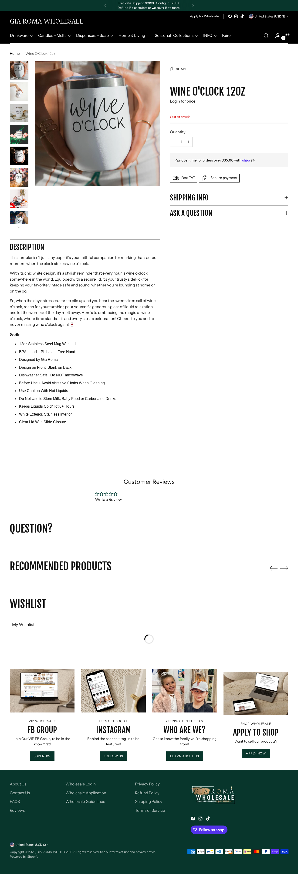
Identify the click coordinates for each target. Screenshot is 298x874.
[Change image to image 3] (19, 113)
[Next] (193, 5)
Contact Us (20, 793)
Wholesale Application (85, 793)
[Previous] (105, 5)
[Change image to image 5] (19, 156)
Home (15, 53)
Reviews (17, 810)
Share (181, 69)
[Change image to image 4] (19, 134)
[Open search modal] (266, 35)
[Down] (19, 227)
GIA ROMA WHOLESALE (54, 852)
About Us (18, 784)
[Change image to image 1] (19, 70)
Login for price (183, 101)
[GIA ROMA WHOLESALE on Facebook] (230, 16)
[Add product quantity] (174, 142)
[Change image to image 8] (19, 220)
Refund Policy (147, 793)
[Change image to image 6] (19, 177)
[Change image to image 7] (19, 198)
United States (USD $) (269, 16)
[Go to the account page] (276, 35)
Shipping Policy (148, 801)
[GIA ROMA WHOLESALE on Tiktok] (242, 16)
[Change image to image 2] (19, 91)
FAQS (15, 801)
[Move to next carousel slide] (284, 568)
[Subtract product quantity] (188, 142)
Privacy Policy (147, 784)
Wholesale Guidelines (85, 801)
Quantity (178, 132)
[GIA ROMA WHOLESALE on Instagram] (236, 16)
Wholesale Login (80, 784)
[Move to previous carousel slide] (274, 568)
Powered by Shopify (24, 856)
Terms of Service (150, 810)
